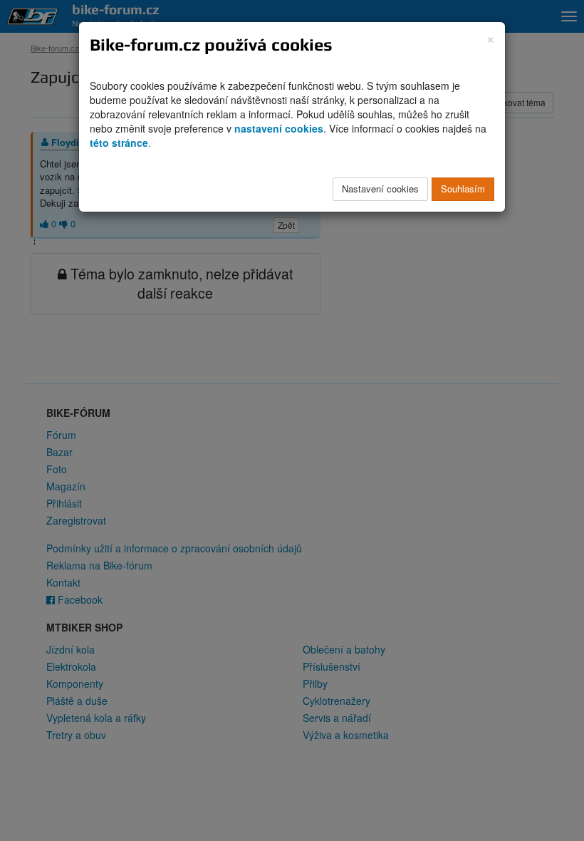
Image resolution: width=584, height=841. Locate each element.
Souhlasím (463, 188)
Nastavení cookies (380, 188)
